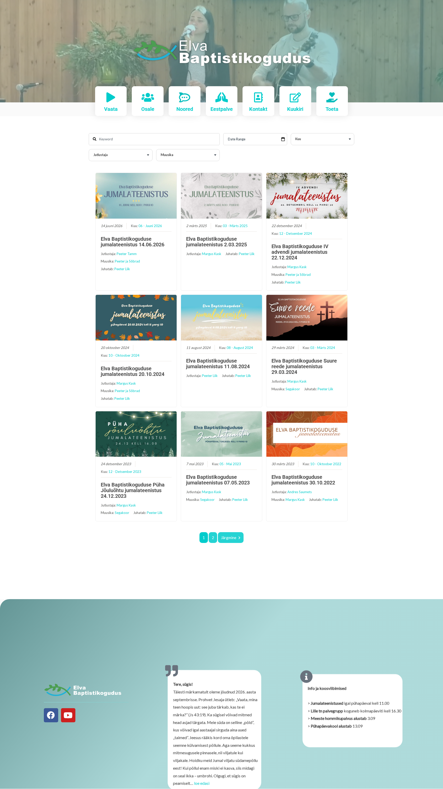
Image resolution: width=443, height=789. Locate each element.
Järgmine (228, 537)
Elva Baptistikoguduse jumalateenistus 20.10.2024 (132, 371)
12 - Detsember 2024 (295, 233)
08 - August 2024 (240, 348)
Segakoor (293, 389)
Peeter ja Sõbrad (127, 261)
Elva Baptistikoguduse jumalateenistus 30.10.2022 (303, 480)
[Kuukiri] (295, 97)
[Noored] (185, 97)
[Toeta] (332, 97)
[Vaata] (111, 97)
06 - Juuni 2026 (150, 226)
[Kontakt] (258, 97)
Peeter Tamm (127, 254)
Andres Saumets (299, 492)
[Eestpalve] (222, 97)
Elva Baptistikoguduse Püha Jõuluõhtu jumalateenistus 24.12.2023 (133, 490)
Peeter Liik (122, 269)
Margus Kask (211, 254)
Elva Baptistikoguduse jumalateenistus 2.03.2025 (216, 242)
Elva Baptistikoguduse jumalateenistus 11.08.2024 (218, 363)
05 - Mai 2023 (230, 464)
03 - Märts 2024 (322, 348)
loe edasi (201, 783)
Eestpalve (221, 109)
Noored (184, 109)
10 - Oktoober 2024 (123, 355)
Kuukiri (295, 109)
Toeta (332, 109)
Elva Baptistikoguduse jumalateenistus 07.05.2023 (218, 480)
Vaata (111, 109)
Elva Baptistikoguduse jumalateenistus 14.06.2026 (132, 242)
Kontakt (258, 109)
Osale (147, 109)
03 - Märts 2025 (235, 226)
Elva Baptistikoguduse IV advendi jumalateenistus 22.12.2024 (299, 252)
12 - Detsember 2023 (124, 472)
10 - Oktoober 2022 (325, 464)
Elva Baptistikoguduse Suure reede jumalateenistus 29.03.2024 (304, 366)
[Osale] (148, 97)
